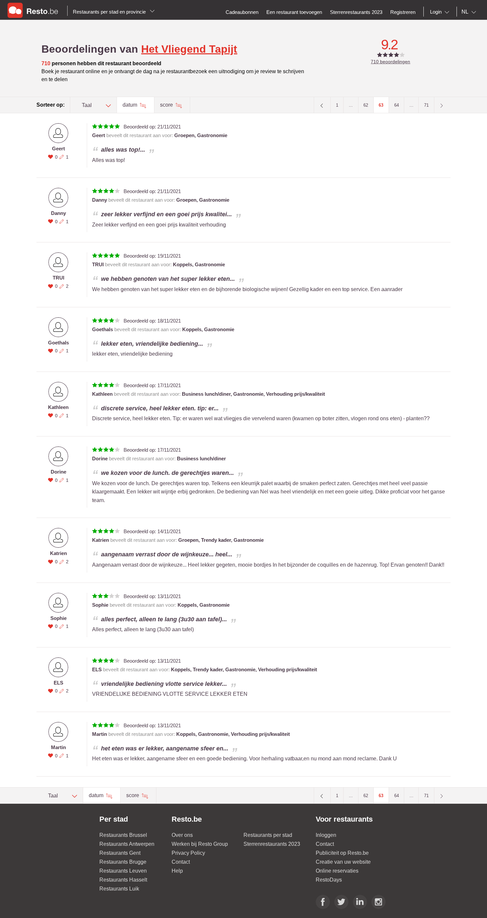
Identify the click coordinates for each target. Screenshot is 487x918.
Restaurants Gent (119, 853)
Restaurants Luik (119, 889)
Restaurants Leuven (123, 871)
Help (177, 871)
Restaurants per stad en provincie (110, 12)
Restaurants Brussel (123, 835)
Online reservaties (337, 871)
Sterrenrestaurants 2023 (272, 844)
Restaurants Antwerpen (126, 844)
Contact (181, 862)
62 (365, 105)
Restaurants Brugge (122, 862)
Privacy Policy (188, 853)
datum (130, 105)
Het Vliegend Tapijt (189, 49)
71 (426, 105)
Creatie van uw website (343, 862)
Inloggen (326, 835)
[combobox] (441, 12)
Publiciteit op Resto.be (342, 853)
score (167, 105)
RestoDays (329, 880)
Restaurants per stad (268, 835)
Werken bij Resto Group (200, 844)
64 (396, 105)
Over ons (182, 835)
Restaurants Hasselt (123, 880)
